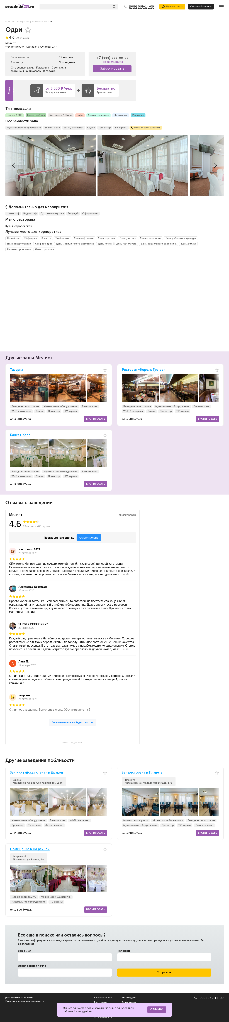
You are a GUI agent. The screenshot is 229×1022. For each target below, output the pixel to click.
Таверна (16, 370)
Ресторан (138, 115)
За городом (129, 1002)
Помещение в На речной (30, 849)
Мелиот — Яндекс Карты (72, 743)
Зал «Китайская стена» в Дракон (36, 772)
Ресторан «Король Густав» (143, 370)
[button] (13, 165)
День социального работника (159, 243)
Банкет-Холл (20, 435)
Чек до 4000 (14, 115)
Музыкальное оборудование (24, 127)
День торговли (106, 238)
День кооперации (150, 238)
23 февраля (30, 238)
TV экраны (120, 127)
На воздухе (121, 115)
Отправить (164, 972)
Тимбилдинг (62, 238)
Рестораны (100, 1002)
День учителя (128, 238)
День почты (105, 243)
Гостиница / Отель (60, 115)
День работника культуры (180, 238)
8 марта (46, 238)
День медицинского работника (75, 243)
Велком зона (52, 127)
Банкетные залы (103, 997)
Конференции (43, 243)
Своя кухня (59, 67)
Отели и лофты (103, 1016)
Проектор (105, 127)
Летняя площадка (98, 115)
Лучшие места (174, 6)
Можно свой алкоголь (147, 127)
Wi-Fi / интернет (74, 127)
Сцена (91, 127)
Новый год (13, 238)
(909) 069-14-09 (211, 997)
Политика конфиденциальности (24, 1001)
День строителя (44, 249)
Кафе (80, 115)
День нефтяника (84, 238)
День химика (188, 243)
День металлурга (126, 243)
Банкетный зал (36, 115)
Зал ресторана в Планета (142, 772)
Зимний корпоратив (19, 243)
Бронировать (95, 418)
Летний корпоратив (19, 249)
